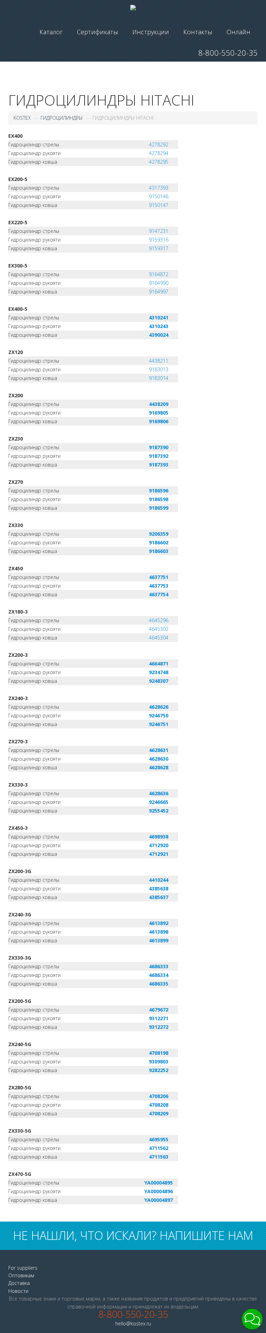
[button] (252, 1319)
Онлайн (238, 32)
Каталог (51, 32)
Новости (18, 1291)
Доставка (19, 1283)
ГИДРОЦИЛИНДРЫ (62, 118)
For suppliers (22, 1267)
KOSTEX (22, 118)
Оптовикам (21, 1275)
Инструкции (150, 32)
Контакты (197, 32)
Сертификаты (97, 32)
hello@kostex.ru (133, 1323)
